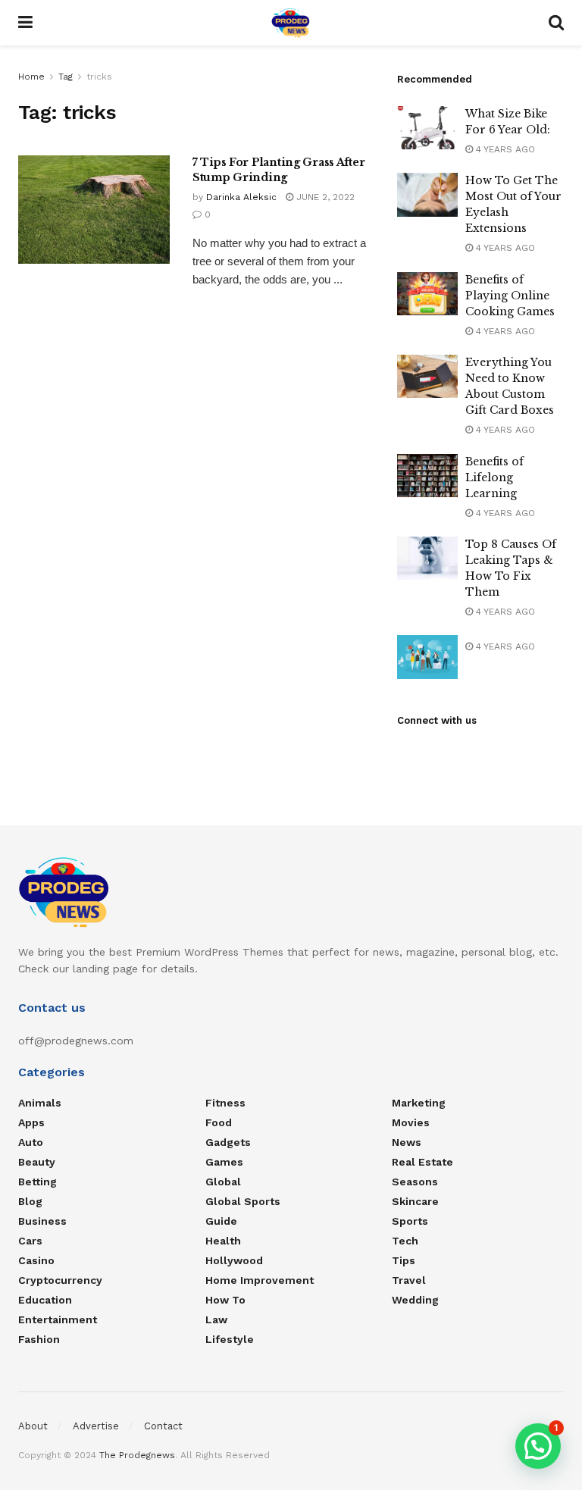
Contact (163, 1426)
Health (223, 1241)
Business (42, 1221)
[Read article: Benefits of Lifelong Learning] (427, 475)
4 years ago (504, 149)
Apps (31, 1122)
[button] (538, 1446)
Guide (221, 1221)
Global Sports (242, 1201)
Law (216, 1319)
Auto (30, 1142)
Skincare (415, 1201)
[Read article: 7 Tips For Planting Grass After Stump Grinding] (94, 209)
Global (223, 1181)
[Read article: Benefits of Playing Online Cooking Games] (427, 293)
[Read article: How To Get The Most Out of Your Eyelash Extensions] (427, 194)
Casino (36, 1260)
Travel (409, 1280)
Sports (410, 1221)
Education (45, 1300)
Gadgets (228, 1142)
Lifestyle (229, 1339)
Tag (65, 76)
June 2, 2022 (324, 197)
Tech (405, 1241)
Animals (39, 1103)
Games (224, 1162)
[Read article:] (427, 656)
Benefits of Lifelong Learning (494, 477)
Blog (30, 1201)
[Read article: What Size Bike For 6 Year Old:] (427, 127)
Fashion (39, 1339)
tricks (99, 76)
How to (225, 1300)
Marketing (419, 1103)
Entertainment (57, 1319)
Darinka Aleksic (241, 197)
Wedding (415, 1300)
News (406, 1142)
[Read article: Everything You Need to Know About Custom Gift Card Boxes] (427, 376)
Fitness (225, 1103)
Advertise (96, 1426)
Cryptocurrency (60, 1280)
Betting (37, 1181)
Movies (411, 1122)
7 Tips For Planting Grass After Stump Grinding (278, 169)
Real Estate (422, 1162)
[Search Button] (556, 22)
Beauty (36, 1162)
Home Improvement (259, 1280)
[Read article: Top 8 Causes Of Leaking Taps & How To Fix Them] (427, 558)
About (33, 1426)
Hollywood (234, 1260)
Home (31, 76)
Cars (30, 1241)
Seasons (415, 1181)
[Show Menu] (25, 22)
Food (218, 1122)
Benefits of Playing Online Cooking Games (510, 295)
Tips (403, 1260)
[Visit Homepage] (290, 23)
